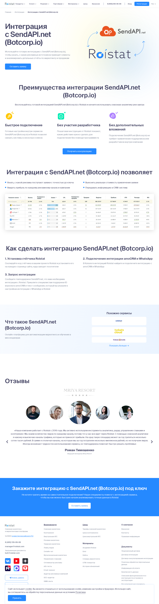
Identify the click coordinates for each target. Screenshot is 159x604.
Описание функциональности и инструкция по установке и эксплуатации (133, 578)
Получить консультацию (79, 151)
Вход (130, 4)
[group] (33, 412)
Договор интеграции (129, 555)
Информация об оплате (130, 568)
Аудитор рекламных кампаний (56, 574)
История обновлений (91, 566)
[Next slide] (152, 441)
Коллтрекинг (49, 533)
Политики (80, 592)
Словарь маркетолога (91, 559)
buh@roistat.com (12, 553)
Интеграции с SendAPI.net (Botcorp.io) (43, 12)
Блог (84, 551)
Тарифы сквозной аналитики (94, 529)
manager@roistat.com (14, 546)
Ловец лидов (49, 548)
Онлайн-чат (48, 551)
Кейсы (85, 555)
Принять (17, 598)
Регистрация (142, 4)
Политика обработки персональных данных (135, 563)
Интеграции (19, 12)
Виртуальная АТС (50, 536)
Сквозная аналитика (52, 529)
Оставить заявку (18, 66)
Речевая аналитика (51, 540)
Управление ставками (52, 559)
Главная (8, 12)
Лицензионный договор (130, 551)
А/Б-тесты (48, 566)
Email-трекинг (49, 570)
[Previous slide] (7, 441)
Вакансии (96, 4)
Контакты (125, 533)
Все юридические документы (133, 584)
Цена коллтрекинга (90, 533)
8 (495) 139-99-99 (114, 4)
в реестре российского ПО (22, 536)
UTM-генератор (89, 563)
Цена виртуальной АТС (92, 536)
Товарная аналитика (52, 544)
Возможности (50, 525)
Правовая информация (130, 536)
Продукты (19, 4)
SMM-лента (48, 581)
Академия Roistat (89, 548)
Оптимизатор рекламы (53, 563)
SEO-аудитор (49, 577)
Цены (85, 4)
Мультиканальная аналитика (55, 555)
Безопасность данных (129, 572)
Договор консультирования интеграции (137, 558)
